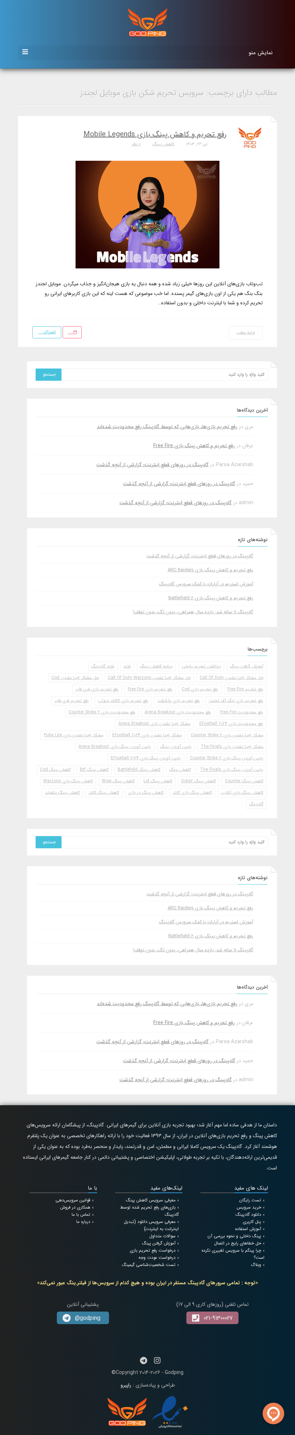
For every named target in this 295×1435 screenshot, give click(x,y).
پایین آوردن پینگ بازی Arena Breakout (114, 746)
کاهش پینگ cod (55, 769)
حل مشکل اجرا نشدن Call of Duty (231, 677)
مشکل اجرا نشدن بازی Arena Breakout (154, 723)
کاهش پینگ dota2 (198, 781)
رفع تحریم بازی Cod (200, 689)
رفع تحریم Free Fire (245, 689)
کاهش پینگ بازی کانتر (192, 792)
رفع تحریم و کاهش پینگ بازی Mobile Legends (155, 134)
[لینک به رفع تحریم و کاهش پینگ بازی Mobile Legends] (147, 214)
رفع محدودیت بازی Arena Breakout (178, 712)
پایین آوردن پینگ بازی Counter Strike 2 (226, 758)
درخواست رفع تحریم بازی (153, 1250)
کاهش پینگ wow (118, 781)
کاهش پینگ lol (158, 781)
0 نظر (136, 144)
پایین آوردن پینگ (176, 746)
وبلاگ (256, 1264)
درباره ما (83, 1221)
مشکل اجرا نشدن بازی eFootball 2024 (147, 735)
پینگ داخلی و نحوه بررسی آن (234, 1236)
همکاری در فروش (75, 1207)
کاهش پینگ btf (94, 769)
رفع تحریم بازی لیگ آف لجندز (236, 700)
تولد (127, 666)
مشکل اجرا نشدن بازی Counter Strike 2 (227, 735)
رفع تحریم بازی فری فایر (97, 689)
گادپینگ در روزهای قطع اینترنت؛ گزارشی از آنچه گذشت (152, 465)
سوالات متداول (162, 1236)
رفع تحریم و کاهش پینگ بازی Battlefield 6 (210, 598)
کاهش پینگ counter (244, 781)
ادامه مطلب (245, 333)
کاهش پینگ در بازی (146, 792)
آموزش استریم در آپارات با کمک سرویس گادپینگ (206, 584)
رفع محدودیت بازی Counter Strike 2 (102, 712)
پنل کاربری (252, 1221)
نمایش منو (261, 52)
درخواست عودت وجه (157, 1257)
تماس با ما (81, 1214)
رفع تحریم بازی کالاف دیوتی (123, 700)
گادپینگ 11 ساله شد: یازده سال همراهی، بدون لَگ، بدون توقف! (193, 612)
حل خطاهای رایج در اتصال (237, 1243)
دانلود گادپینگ (248, 1214)
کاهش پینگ (163, 144)
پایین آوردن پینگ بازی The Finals (231, 769)
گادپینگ (256, 804)
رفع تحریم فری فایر (72, 700)
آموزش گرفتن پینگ (246, 666)
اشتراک (49, 332)
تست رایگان (250, 1200)
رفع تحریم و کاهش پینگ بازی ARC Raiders (210, 570)
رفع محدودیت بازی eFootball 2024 (231, 723)
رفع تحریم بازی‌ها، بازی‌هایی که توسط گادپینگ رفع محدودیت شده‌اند (167, 427)
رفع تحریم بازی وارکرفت (179, 700)
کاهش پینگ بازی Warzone (68, 781)
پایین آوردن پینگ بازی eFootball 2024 (146, 758)
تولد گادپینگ (102, 666)
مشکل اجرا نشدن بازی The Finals (232, 746)
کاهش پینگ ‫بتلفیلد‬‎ (62, 792)
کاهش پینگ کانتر (104, 792)
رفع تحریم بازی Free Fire (150, 689)
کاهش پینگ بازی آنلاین (242, 792)
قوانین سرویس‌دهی (72, 1200)
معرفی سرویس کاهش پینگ (151, 1200)
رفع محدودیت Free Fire (241, 712)
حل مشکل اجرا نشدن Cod (75, 677)
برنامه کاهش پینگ (156, 666)
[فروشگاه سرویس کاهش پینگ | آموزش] (147, 22)
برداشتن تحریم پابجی (201, 666)
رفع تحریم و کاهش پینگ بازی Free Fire (194, 446)
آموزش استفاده (248, 1228)
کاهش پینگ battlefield (139, 769)
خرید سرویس (249, 1207)
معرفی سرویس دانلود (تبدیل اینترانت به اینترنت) (151, 1225)
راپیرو (126, 1385)
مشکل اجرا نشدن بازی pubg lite (73, 735)
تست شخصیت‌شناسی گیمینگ (149, 1264)
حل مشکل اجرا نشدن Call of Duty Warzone (149, 677)
